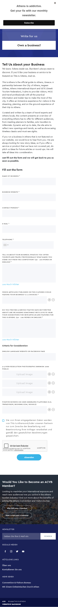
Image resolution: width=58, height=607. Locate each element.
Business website (10, 192)
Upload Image (24, 374)
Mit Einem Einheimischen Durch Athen (20, 586)
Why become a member (17, 508)
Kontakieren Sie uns (12, 569)
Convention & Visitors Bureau (16, 582)
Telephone (7, 239)
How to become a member (17, 515)
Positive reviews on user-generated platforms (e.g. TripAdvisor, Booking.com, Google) (27, 403)
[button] (5, 551)
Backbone (16, 604)
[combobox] (5, 245)
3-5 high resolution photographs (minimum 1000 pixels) (25, 367)
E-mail (5, 224)
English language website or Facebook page (23, 351)
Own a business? (29, 45)
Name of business (10, 176)
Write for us (29, 36)
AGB (4, 601)
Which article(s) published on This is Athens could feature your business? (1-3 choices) (26, 293)
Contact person (10, 208)
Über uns (6, 565)
